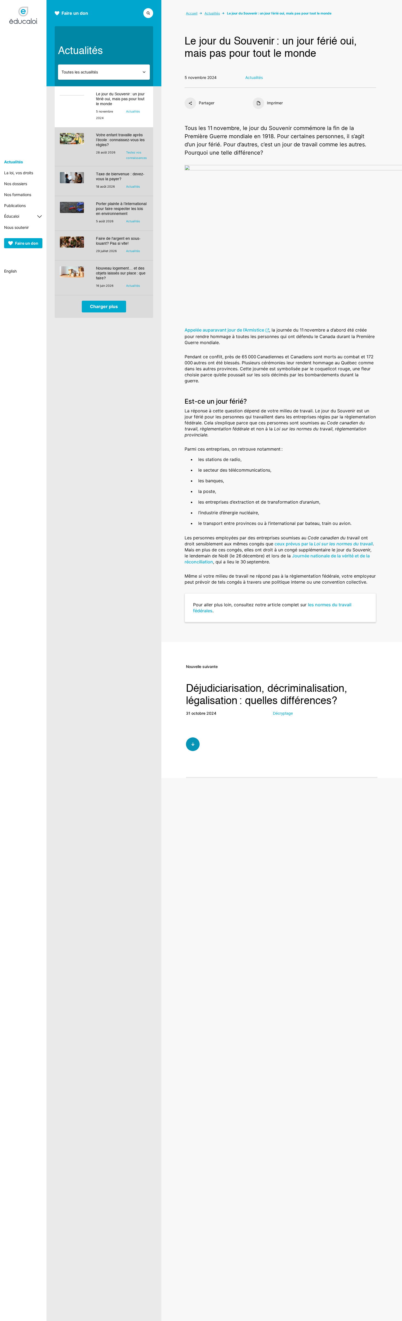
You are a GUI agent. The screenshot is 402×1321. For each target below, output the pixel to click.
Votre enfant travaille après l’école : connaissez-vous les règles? (120, 140)
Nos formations (17, 194)
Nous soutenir (16, 227)
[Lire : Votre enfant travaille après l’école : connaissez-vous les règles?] (75, 146)
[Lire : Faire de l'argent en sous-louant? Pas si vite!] (75, 245)
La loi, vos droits (18, 172)
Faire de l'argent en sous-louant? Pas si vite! (118, 241)
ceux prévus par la (324, 543)
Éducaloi (11, 216)
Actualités (13, 161)
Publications (15, 205)
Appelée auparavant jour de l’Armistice (224, 330)
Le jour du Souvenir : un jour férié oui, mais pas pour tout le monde (120, 99)
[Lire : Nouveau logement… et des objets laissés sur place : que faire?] (75, 278)
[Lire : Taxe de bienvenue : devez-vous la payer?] (75, 181)
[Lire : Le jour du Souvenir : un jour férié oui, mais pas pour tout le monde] (75, 106)
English (10, 271)
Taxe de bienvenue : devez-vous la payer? (120, 176)
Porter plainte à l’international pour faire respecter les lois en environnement (121, 209)
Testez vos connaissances (136, 155)
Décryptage (283, 714)
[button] (148, 12)
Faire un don (26, 243)
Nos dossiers (15, 183)
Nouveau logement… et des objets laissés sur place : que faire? (120, 273)
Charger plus (104, 306)
